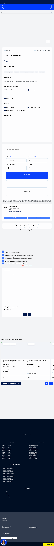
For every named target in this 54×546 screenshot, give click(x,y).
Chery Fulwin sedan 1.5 (11, 307)
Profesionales (8, 497)
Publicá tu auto (8, 495)
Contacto (7, 506)
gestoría (6, 200)
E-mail (39, 218)
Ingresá (7, 493)
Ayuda (7, 491)
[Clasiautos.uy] (27, 7)
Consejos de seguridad (10, 499)
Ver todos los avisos (15, 211)
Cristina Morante (13, 206)
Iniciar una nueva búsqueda (11, 383)
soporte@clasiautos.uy (26, 434)
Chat (16, 218)
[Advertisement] (27, 240)
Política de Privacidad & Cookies (11, 504)
